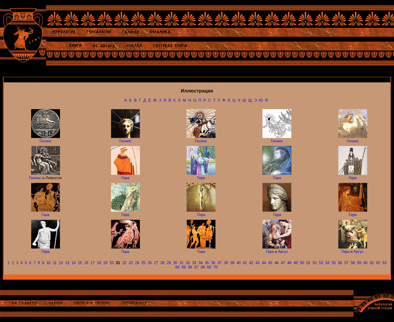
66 (190, 267)
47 (283, 263)
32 (188, 263)
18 (99, 263)
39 (232, 263)
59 (359, 263)
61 (372, 263)
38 (226, 263)
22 (124, 263)
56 (340, 263)
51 (308, 263)
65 (184, 267)
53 (321, 263)
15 (80, 263)
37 (219, 263)
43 (258, 263)
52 (315, 263)
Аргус (283, 251)
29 (169, 263)
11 (55, 263)
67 (196, 267)
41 (245, 263)
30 (175, 263)
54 (327, 263)
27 (156, 263)
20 (112, 263)
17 (93, 263)
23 (131, 263)
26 (150, 263)
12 (61, 263)
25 (143, 263)
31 (181, 263)
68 (203, 267)
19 (105, 263)
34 (200, 263)
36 (213, 263)
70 (215, 267)
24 (137, 263)
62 (378, 263)
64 (177, 267)
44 (264, 263)
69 (209, 267)
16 (86, 263)
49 (296, 263)
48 (289, 263)
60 (365, 263)
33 (194, 263)
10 (48, 263)
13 (67, 263)
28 (162, 263)
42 (251, 263)
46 (277, 263)
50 (302, 263)
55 (334, 263)
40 (239, 263)
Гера (125, 178)
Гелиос (46, 141)
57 (346, 263)
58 (353, 263)
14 (74, 263)
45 (270, 263)
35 (207, 263)
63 (384, 263)
